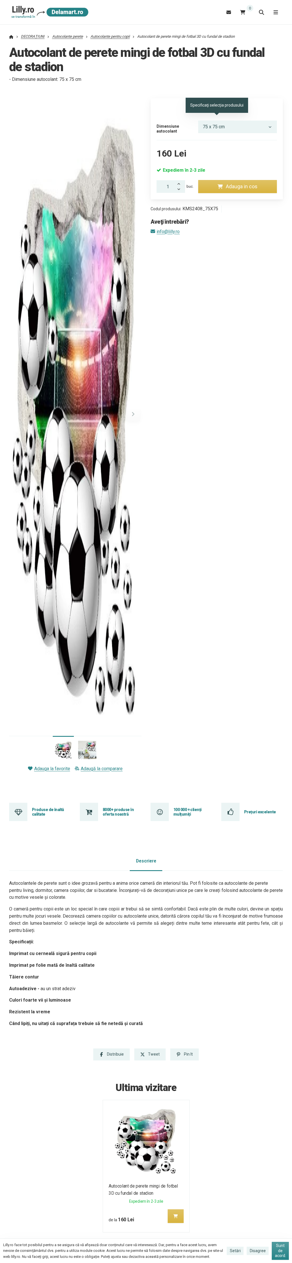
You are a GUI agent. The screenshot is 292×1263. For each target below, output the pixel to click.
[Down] (180, 190)
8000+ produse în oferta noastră (118, 811)
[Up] (180, 183)
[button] (133, 414)
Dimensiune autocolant (168, 129)
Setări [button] (235, 1250)
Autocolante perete (67, 36)
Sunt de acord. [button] (280, 1250)
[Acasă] (49, 12)
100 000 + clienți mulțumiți (187, 811)
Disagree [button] (258, 1250)
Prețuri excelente (260, 812)
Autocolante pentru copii (110, 36)
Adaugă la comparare (102, 768)
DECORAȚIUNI (32, 36)
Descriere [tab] (146, 861)
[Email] (229, 12)
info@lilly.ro (168, 231)
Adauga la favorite (52, 768)
